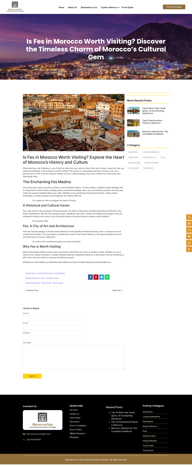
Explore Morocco (109, 7)
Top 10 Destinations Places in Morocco (152, 121)
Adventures (74, 422)
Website (26, 333)
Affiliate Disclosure (77, 433)
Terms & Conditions (78, 426)
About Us (72, 7)
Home (61, 7)
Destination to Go (89, 7)
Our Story (74, 410)
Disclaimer (74, 437)
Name (26, 313)
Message (27, 343)
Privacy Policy (76, 429)
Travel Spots (127, 7)
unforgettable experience (92, 196)
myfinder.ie (104, 459)
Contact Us (74, 414)
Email (26, 323)
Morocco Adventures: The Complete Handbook (155, 132)
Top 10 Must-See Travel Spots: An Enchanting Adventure (153, 111)
